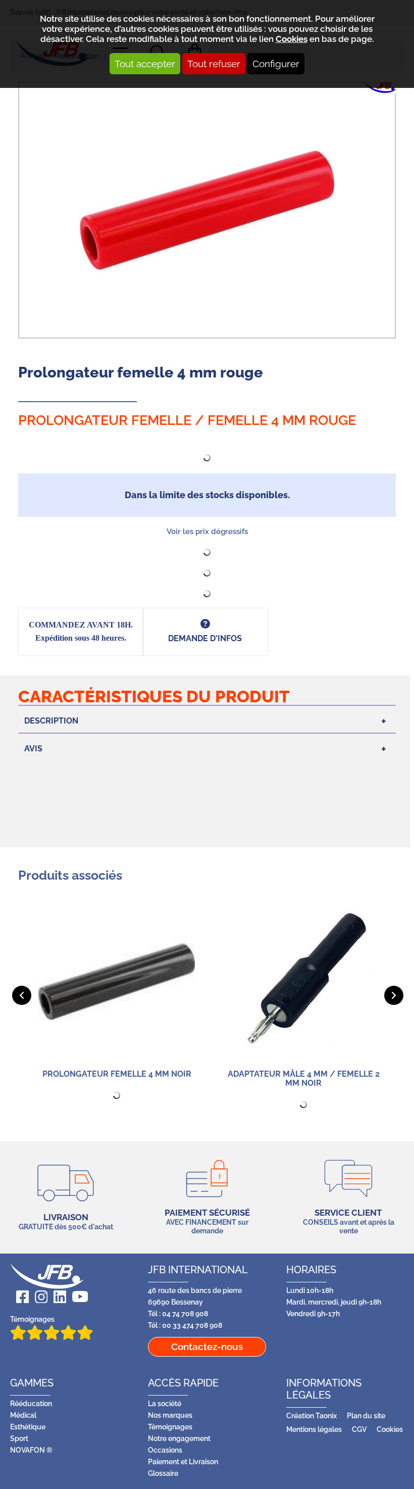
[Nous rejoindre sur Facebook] (19, 1296)
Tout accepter (145, 63)
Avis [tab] (33, 748)
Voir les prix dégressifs (207, 531)
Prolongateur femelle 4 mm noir (116, 1074)
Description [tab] (51, 721)
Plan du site (366, 1415)
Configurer (275, 63)
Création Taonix (311, 1415)
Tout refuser (213, 63)
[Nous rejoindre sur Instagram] (38, 1296)
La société (164, 1403)
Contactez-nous (207, 1346)
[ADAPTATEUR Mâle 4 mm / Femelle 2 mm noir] (303, 981)
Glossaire (163, 1473)
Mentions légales (314, 1429)
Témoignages (32, 1319)
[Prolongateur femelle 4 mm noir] (116, 981)
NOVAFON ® (31, 1450)
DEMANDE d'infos (205, 638)
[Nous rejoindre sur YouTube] (77, 1296)
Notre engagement (179, 1438)
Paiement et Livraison (183, 1461)
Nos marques (170, 1415)
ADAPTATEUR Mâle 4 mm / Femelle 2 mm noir (304, 1078)
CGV (359, 1429)
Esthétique (27, 1426)
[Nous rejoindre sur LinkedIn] (56, 1296)
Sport (19, 1438)
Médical (23, 1415)
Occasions (165, 1450)
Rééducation (31, 1403)
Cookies (291, 39)
